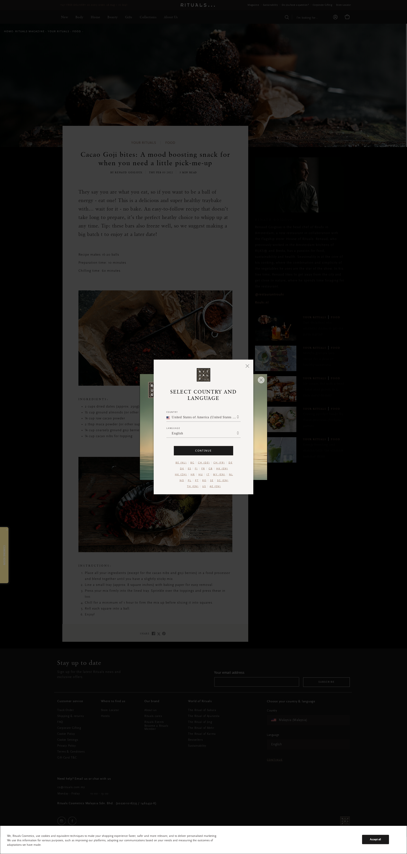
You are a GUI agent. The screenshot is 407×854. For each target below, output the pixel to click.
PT (197, 480)
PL (189, 480)
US (204, 486)
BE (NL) (181, 463)
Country (172, 412)
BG (192, 463)
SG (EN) (223, 480)
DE (231, 463)
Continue (203, 450)
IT (207, 474)
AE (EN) (215, 486)
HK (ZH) (181, 474)
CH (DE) (204, 463)
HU (200, 474)
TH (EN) (193, 486)
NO (182, 480)
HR (193, 474)
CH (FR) (219, 463)
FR (203, 468)
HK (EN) (222, 468)
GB (211, 468)
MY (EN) (219, 474)
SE (211, 480)
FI (196, 468)
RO (204, 480)
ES (189, 468)
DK (182, 468)
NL (231, 474)
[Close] (247, 366)
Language (173, 428)
